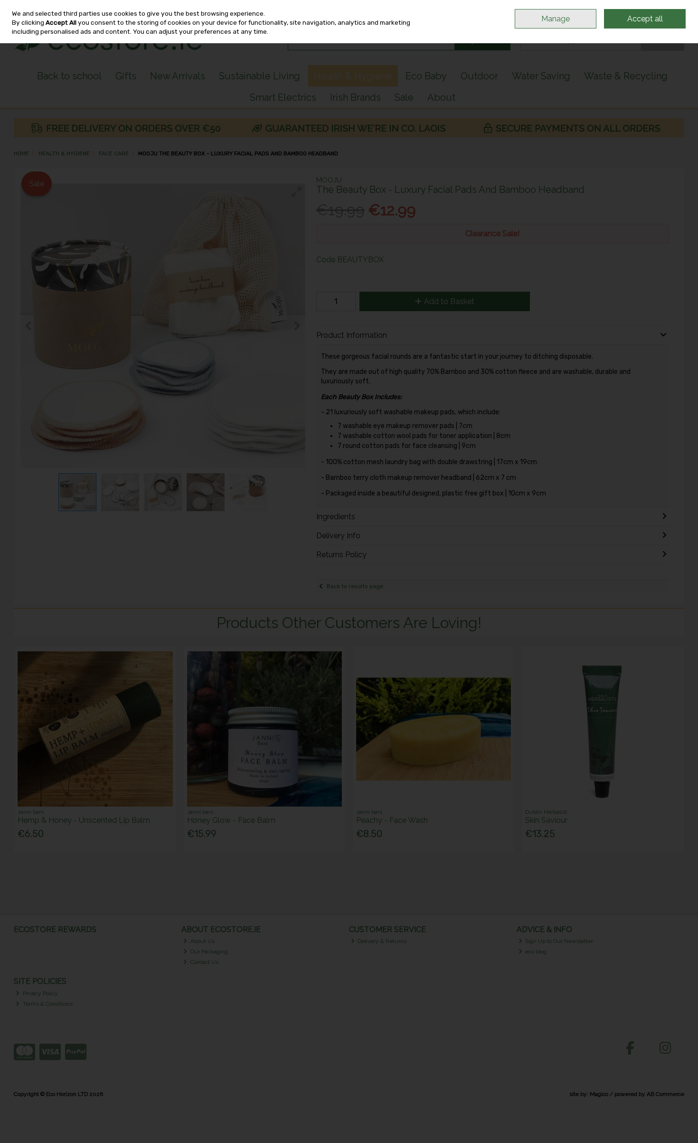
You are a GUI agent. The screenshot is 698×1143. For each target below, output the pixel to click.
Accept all (645, 18)
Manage (555, 18)
